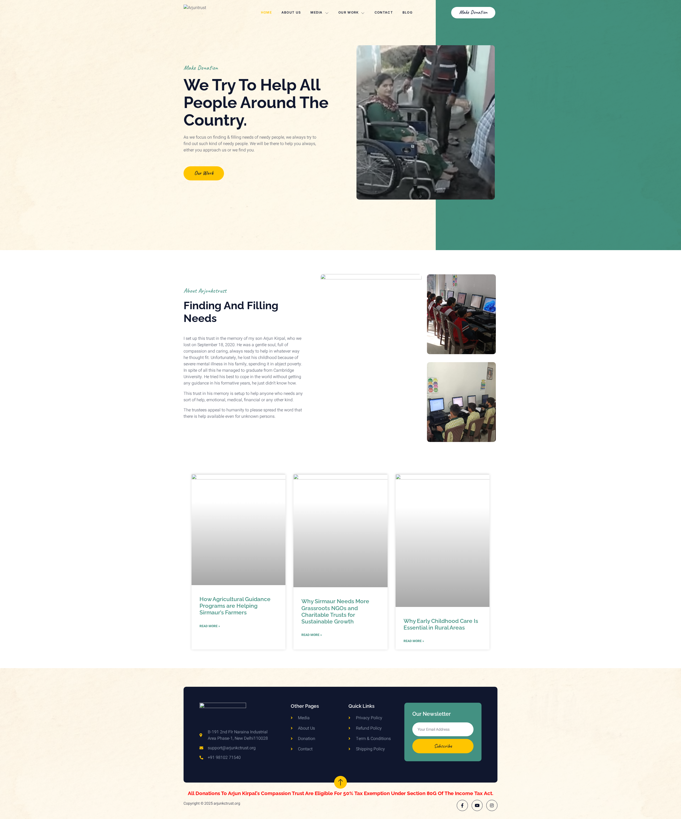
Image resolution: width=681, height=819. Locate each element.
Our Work (348, 12)
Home (266, 12)
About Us (291, 12)
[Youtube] (477, 805)
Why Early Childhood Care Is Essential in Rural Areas (441, 624)
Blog (407, 12)
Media (316, 12)
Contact (384, 12)
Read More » (210, 626)
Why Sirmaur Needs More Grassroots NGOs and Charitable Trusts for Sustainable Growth (335, 611)
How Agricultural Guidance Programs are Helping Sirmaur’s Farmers (235, 606)
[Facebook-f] (462, 805)
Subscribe (443, 746)
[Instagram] (491, 805)
